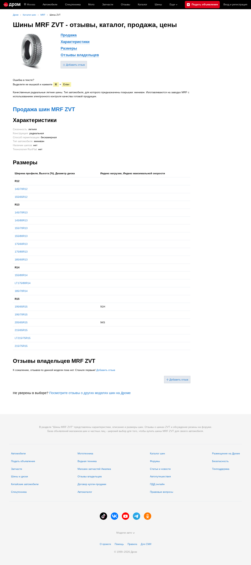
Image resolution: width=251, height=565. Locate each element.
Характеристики (75, 42)
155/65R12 (21, 196)
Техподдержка (220, 468)
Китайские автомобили (25, 484)
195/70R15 (21, 314)
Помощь (119, 544)
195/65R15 (21, 306)
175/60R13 (21, 243)
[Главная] (12, 4)
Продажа (69, 35)
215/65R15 (21, 330)
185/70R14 (21, 290)
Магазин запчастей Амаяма (94, 468)
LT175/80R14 (23, 283)
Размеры (69, 48)
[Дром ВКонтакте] (114, 516)
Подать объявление (23, 461)
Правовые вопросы (161, 491)
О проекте (105, 544)
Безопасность (220, 461)
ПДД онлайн (157, 484)
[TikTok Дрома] (103, 516)
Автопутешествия (160, 476)
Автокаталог (85, 491)
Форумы (155, 461)
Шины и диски (19, 476)
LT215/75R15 (23, 338)
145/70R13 (21, 212)
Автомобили (50, 4)
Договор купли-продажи (92, 484)
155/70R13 (21, 228)
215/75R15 (21, 345)
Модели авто (124, 532)
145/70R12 (21, 188)
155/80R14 (21, 275)
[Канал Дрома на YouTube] (125, 516)
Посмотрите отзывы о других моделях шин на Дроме (90, 393)
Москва (31, 4)
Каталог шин (157, 453)
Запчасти (107, 4)
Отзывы (125, 4)
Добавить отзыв (105, 370)
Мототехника (85, 453)
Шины (158, 4)
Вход (235, 4)
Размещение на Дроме (226, 453)
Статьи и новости (160, 468)
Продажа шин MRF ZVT (44, 109)
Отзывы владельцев (80, 55)
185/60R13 (21, 259)
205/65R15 (21, 322)
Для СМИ (146, 544)
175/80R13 (21, 251)
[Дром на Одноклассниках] (147, 516)
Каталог (142, 4)
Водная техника (87, 461)
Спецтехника (19, 491)
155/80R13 (21, 236)
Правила (132, 544)
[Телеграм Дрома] (136, 516)
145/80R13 (21, 220)
